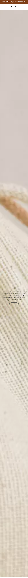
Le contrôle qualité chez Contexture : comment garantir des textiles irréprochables (14, 2)
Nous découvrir (14, 304)
